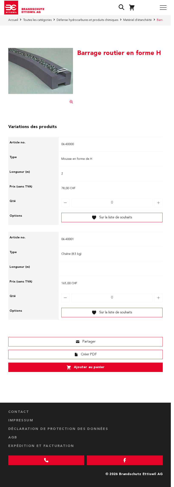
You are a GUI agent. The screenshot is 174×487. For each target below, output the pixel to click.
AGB (12, 437)
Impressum (21, 420)
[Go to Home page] (26, 8)
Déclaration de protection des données (58, 429)
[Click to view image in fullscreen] (40, 71)
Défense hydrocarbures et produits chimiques (87, 20)
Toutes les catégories (37, 20)
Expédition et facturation (41, 446)
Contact (18, 412)
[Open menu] (163, 7)
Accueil (13, 20)
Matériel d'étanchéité (137, 20)
